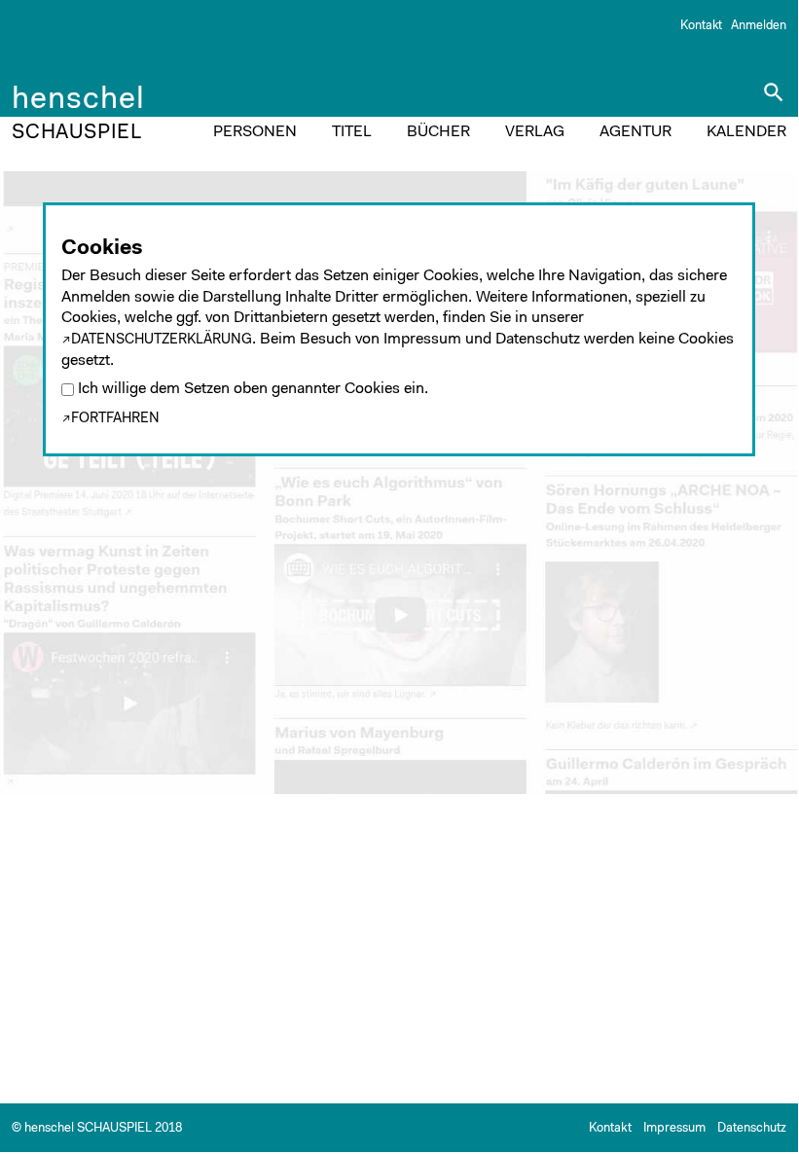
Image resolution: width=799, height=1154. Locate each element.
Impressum (674, 1128)
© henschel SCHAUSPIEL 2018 (97, 1128)
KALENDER (746, 132)
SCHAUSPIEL (77, 133)
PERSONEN (255, 132)
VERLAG (534, 132)
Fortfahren (115, 419)
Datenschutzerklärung (161, 340)
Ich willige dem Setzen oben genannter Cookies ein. (253, 390)
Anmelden (758, 25)
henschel (78, 103)
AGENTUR (635, 132)
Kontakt (701, 25)
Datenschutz (751, 1128)
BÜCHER (438, 132)
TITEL (352, 132)
